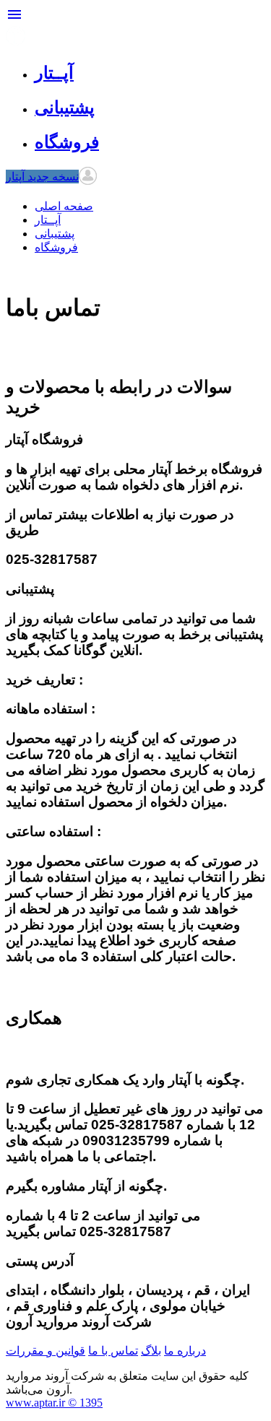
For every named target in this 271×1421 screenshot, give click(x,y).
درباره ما (185, 1350)
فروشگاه (56, 247)
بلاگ (151, 1350)
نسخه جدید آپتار (42, 176)
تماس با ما (113, 1350)
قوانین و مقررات (45, 1350)
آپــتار (48, 220)
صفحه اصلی (64, 206)
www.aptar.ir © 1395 (54, 1402)
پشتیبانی (54, 233)
